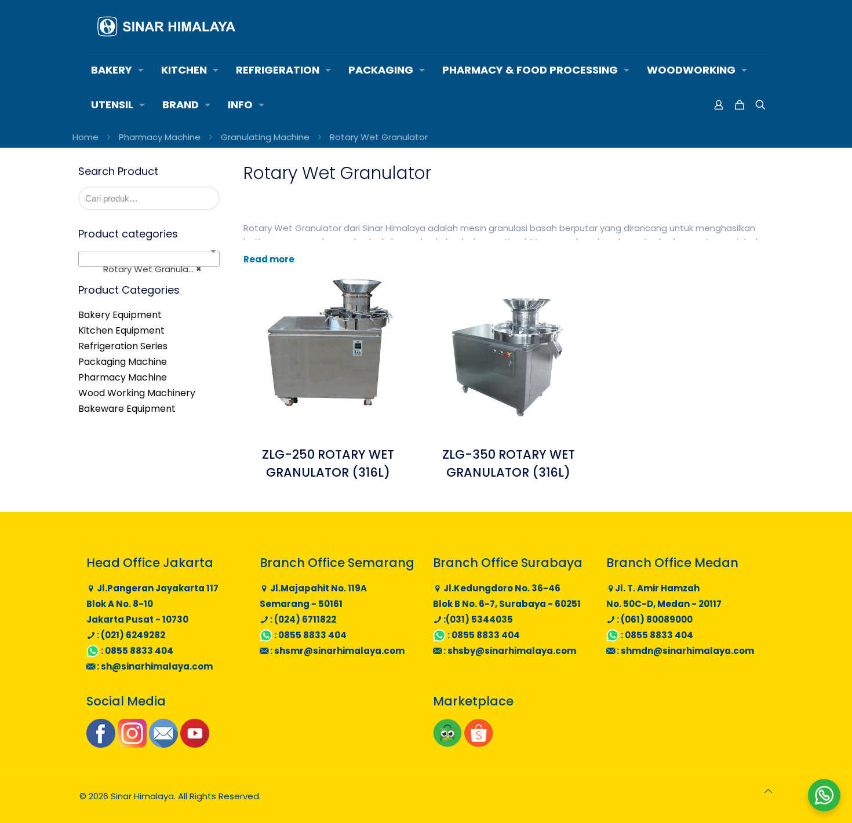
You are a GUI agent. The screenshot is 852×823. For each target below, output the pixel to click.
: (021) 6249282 (130, 635)
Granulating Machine (265, 137)
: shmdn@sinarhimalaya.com (684, 651)
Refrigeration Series (123, 346)
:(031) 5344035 (477, 619)
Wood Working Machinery (136, 393)
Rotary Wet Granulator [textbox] (145, 269)
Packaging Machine (122, 361)
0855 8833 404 (139, 651)
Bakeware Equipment (127, 408)
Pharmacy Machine (160, 137)
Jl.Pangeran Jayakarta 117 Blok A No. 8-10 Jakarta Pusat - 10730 (152, 604)
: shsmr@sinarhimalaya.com (336, 651)
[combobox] (149, 259)
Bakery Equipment (120, 314)
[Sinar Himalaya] (166, 26)
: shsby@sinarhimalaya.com (509, 651)
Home (85, 137)
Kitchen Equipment (121, 330)
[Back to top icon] (768, 791)
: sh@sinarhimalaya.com (154, 666)
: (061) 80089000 (654, 619)
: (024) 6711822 (302, 619)
